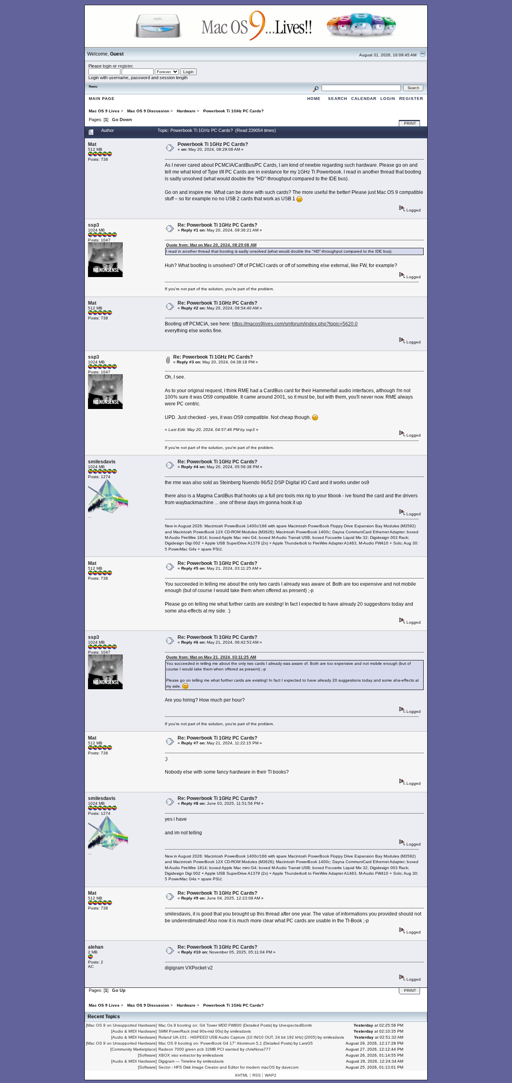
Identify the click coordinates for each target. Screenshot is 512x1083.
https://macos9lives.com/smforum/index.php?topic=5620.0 (295, 324)
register (125, 66)
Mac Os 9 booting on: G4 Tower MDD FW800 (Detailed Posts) (215, 1025)
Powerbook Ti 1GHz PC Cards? (213, 144)
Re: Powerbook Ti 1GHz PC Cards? (217, 225)
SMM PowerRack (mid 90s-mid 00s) (190, 1031)
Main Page (102, 98)
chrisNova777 (258, 1049)
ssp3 (93, 225)
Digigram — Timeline (177, 1061)
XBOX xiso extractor (177, 1055)
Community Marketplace (134, 1049)
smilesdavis (102, 462)
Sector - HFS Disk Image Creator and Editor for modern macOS (216, 1067)
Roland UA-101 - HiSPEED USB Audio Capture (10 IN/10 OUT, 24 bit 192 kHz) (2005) (237, 1037)
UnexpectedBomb (295, 1025)
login (107, 66)
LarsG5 (306, 1043)
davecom (290, 1067)
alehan (95, 947)
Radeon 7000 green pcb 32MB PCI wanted (198, 1049)
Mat (92, 144)
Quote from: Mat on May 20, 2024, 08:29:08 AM (211, 245)
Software (147, 1055)
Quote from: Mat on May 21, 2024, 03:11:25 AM (211, 657)
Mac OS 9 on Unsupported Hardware (121, 1025)
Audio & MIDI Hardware (134, 1031)
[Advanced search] (315, 88)
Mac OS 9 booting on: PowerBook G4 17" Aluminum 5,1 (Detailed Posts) (225, 1043)
